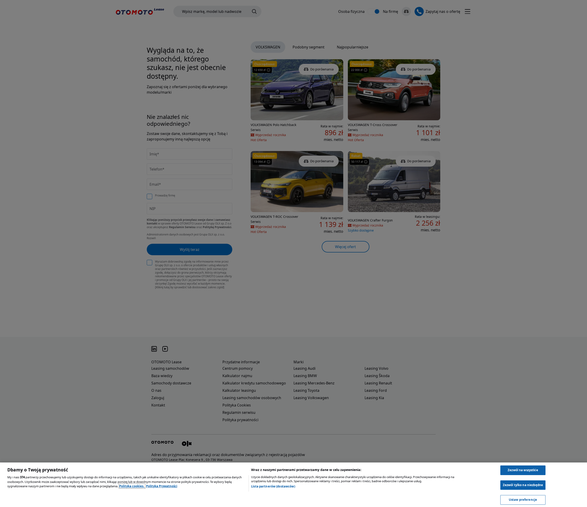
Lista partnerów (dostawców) (273, 486)
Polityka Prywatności (161, 486)
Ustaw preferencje (523, 500)
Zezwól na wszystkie (523, 470)
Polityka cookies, (132, 486)
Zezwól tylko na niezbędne (523, 485)
